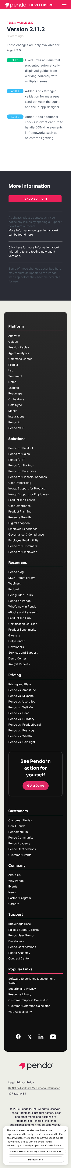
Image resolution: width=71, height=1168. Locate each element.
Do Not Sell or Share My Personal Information (36, 1151)
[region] (35, 1145)
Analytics (14, 336)
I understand (35, 1159)
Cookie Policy (53, 1145)
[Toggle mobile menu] (64, 4)
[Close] (65, 1131)
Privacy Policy (25, 1082)
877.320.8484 (17, 1093)
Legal (11, 1082)
